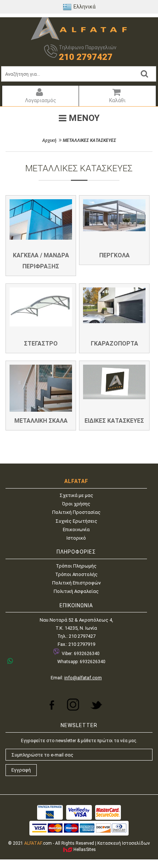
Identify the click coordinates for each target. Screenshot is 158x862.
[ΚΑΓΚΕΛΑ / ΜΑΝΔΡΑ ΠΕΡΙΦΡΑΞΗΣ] (41, 219)
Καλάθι (117, 100)
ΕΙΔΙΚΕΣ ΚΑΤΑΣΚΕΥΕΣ (114, 420)
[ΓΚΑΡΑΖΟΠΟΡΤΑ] (114, 305)
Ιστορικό (76, 538)
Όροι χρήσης (76, 504)
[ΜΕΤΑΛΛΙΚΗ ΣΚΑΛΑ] (41, 388)
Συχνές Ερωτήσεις (76, 521)
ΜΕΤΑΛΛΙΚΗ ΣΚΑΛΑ (41, 420)
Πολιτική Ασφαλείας (76, 591)
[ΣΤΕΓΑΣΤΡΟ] (41, 306)
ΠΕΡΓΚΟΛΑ (114, 255)
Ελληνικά (84, 7)
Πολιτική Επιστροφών (76, 583)
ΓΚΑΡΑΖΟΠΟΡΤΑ (114, 343)
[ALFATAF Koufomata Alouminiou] (79, 38)
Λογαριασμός (40, 100)
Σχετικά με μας (76, 495)
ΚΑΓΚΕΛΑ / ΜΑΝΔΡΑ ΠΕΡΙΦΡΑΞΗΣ (41, 261)
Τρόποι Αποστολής (76, 574)
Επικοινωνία (76, 529)
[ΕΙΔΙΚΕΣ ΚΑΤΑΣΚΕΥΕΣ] (114, 382)
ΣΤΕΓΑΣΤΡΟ (41, 343)
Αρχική (49, 140)
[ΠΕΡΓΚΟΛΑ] (114, 215)
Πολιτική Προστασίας (76, 512)
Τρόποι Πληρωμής (76, 566)
